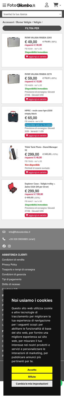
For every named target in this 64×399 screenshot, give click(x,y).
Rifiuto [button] (32, 376)
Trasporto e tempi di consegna (18, 269)
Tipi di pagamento (12, 279)
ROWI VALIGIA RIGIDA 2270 (38, 74)
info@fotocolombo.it (19, 232)
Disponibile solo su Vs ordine (38, 124)
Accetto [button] (32, 369)
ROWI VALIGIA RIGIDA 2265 (38, 37)
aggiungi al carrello (37, 56)
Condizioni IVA (10, 289)
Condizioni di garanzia (14, 274)
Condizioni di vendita (13, 259)
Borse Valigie (23, 22)
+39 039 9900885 (18, 239)
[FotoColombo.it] (21, 5)
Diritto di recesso (11, 284)
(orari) (32, 239)
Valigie (37, 22)
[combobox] (32, 14)
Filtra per (32, 28)
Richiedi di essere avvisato (37, 167)
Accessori (8, 22)
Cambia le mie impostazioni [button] (32, 383)
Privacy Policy (9, 264)
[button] (49, 5)
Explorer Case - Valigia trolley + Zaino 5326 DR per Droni (40, 185)
